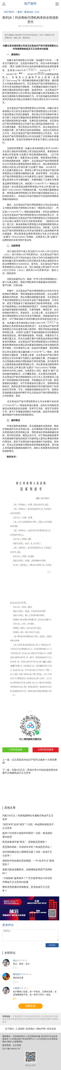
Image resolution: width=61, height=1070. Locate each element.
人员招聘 (20, 1029)
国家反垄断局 (46, 1019)
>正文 (36, 12)
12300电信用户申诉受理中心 (22, 1039)
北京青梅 (17, 1045)
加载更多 (30, 1006)
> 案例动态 (28, 12)
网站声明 (41, 1029)
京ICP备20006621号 (11, 1049)
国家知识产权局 (33, 1019)
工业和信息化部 (29, 1016)
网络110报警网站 (15, 1042)
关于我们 (9, 1029)
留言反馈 (51, 1029)
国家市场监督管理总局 (16, 1019)
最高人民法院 (42, 1016)
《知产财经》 (9, 12)
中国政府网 (17, 1016)
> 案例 (19, 12)
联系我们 (30, 1029)
